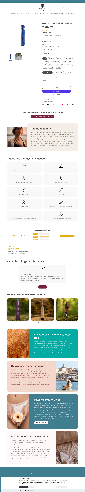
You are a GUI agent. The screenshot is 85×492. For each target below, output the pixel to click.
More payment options (56, 94)
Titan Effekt (69, 64)
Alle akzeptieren (23, 486)
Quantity (44, 80)
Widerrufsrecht (53, 473)
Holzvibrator (41, 322)
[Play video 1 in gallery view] (18, 56)
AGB (59, 473)
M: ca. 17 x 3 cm (47, 72)
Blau (45, 58)
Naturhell (71, 61)
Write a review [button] (67, 236)
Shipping (49, 46)
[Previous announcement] (7, 1)
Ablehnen (31, 486)
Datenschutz (46, 473)
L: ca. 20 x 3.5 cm (59, 72)
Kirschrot (46, 61)
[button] (8, 7)
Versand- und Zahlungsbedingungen (26, 473)
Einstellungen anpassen (61, 486)
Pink (50, 64)
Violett (51, 67)
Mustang (64, 61)
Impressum (32, 490)
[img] (11, 246)
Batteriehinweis (39, 473)
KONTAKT (42, 286)
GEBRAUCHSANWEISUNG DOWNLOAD (42, 116)
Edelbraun (51, 58)
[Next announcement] (78, 1)
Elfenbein (59, 58)
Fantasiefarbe (68, 58)
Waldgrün (58, 67)
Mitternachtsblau (55, 61)
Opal (45, 64)
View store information (48, 101)
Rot (55, 64)
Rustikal (61, 64)
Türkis (45, 67)
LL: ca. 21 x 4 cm (70, 72)
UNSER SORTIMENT (41, 422)
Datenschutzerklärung (24, 490)
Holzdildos (17, 322)
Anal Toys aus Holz (66, 322)
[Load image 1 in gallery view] (10, 56)
